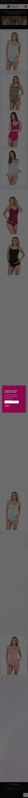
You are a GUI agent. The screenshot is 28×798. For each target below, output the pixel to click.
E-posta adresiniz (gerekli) (8, 400)
